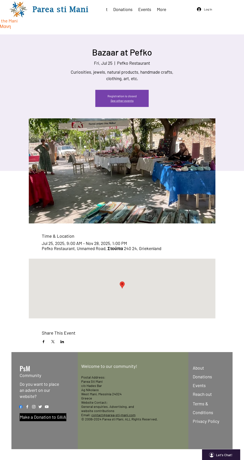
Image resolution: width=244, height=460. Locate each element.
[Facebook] (20, 406)
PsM (25, 368)
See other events (122, 100)
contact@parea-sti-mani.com (113, 415)
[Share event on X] (53, 341)
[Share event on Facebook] (43, 341)
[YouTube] (46, 406)
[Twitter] (40, 406)
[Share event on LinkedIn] (62, 341)
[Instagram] (33, 406)
